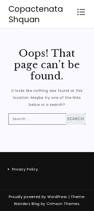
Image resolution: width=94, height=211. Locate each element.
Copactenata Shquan (36, 14)
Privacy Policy (25, 169)
